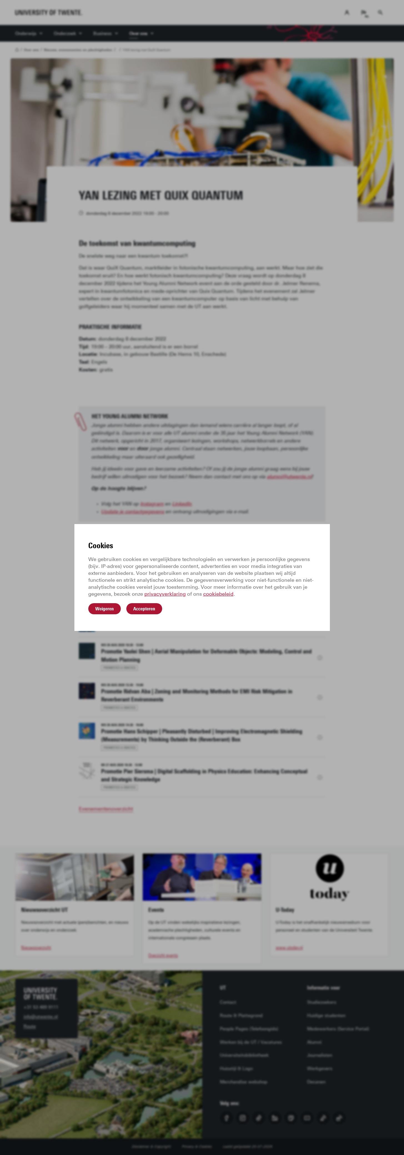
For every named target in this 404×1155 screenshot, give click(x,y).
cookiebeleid (218, 594)
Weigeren (104, 609)
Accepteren (144, 609)
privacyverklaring (165, 594)
